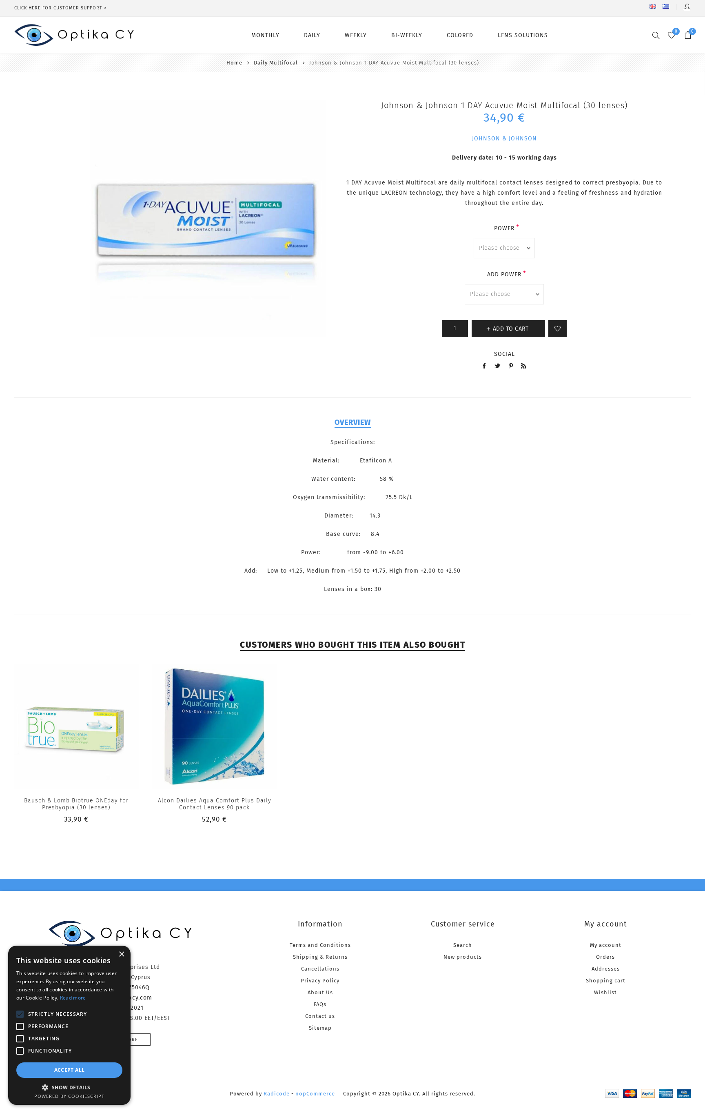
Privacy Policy (320, 980)
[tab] (353, 422)
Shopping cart (605, 980)
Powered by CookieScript (69, 1096)
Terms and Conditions (320, 945)
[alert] (69, 1025)
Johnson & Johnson (504, 138)
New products (462, 957)
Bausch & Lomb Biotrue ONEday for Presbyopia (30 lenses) (76, 804)
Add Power (504, 274)
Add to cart (93, 726)
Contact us (320, 1016)
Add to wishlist (557, 328)
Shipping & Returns (320, 957)
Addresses (606, 969)
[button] (69, 1087)
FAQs (320, 1004)
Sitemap (320, 1028)
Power (504, 228)
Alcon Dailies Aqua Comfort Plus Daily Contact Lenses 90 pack (214, 804)
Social (504, 354)
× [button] (121, 954)
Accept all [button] (69, 1069)
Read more (73, 997)
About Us (320, 992)
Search (462, 945)
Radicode (277, 1094)
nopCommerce (315, 1094)
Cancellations (320, 969)
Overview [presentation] (353, 422)
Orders (605, 957)
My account (605, 945)
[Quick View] (60, 726)
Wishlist (605, 992)
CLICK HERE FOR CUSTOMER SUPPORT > (60, 8)
